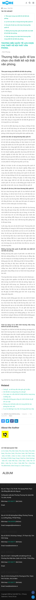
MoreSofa (7, 465)
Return (10, 415)
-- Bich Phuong (5, 52)
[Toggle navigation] (33, 2)
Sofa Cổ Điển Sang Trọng (11, 458)
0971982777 (12, 501)
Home (5, 8)
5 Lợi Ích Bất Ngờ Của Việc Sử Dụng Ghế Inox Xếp (18, 409)
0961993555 (12, 521)
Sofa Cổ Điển (6, 456)
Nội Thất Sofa (30, 453)
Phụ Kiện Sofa (13, 451)
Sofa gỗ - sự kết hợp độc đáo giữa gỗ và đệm (16, 389)
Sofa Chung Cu (26, 465)
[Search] (29, 2)
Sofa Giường (30, 458)
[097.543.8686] (33, 597)
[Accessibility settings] (26, 2)
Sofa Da (22, 458)
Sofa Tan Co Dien (11, 463)
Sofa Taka (22, 460)
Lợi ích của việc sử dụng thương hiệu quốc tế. (19, 21)
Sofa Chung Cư (15, 465)
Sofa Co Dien (16, 456)
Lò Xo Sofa (4, 451)
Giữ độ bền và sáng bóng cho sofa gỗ (14, 392)
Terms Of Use (12, 596)
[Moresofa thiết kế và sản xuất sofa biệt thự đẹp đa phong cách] (7, 2)
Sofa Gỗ (4, 460)
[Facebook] (33, 592)
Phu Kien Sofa (23, 451)
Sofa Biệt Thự (23, 463)
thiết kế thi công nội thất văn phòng (12, 414)
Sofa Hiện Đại (13, 460)
